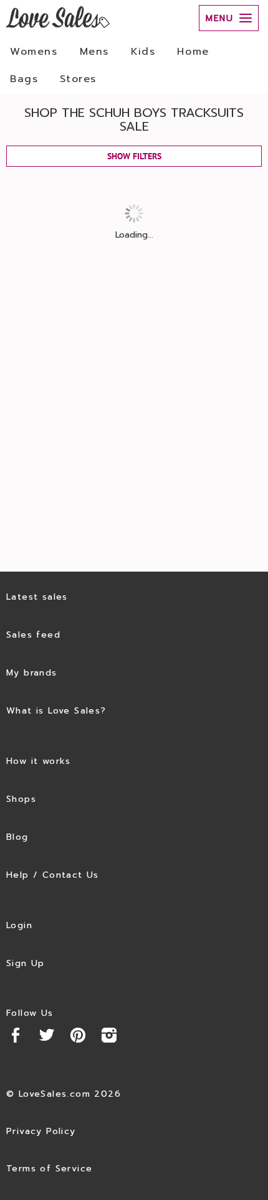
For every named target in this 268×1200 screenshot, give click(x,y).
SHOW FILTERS (134, 156)
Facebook (15, 1035)
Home (193, 51)
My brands (31, 672)
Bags (24, 79)
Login (19, 925)
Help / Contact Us (52, 874)
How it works (38, 761)
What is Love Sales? (56, 710)
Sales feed (33, 634)
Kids (143, 51)
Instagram (109, 1035)
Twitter (46, 1035)
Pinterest (78, 1035)
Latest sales (37, 596)
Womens (34, 51)
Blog (17, 837)
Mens (94, 51)
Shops (21, 799)
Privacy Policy (41, 1131)
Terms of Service (49, 1168)
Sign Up (25, 963)
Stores (78, 79)
